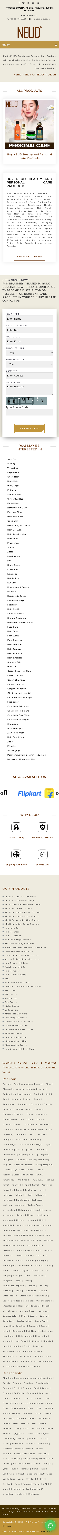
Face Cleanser (14, 640)
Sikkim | (15, 1270)
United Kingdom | (12, 1489)
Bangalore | (37, 1104)
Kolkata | (19, 1195)
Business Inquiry (16, 359)
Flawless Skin (14, 512)
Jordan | (26, 1428)
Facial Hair (13, 503)
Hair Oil (11, 666)
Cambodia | (33, 1393)
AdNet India (46, 1531)
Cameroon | (45, 1393)
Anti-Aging (13, 750)
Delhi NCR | (43, 1134)
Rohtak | (20, 1260)
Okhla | (28, 1346)
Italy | (35, 1423)
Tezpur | (19, 1281)
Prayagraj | (8, 1250)
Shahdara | (9, 1366)
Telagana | (8, 1281)
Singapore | (33, 1474)
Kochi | (43, 1190)
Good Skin (13, 521)
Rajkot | (20, 1255)
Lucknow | (8, 1205)
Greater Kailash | (25, 1321)
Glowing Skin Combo (16, 1025)
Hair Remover (14, 644)
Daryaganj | (45, 1311)
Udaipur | (44, 1291)
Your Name (13, 314)
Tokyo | (18, 1484)
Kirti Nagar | (32, 1331)
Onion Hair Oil (15, 675)
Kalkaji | (7, 1331)
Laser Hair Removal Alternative (22, 955)
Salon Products (15, 613)
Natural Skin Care (17, 507)
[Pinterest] (38, 3)
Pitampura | (37, 1351)
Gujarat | (24, 1154)
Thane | (28, 1281)
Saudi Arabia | (10, 1474)
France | (7, 1413)
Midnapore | (9, 1220)
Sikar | (6, 1270)
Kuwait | (7, 1433)
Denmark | (47, 1403)
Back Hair (12, 481)
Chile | (27, 1398)
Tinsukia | (8, 1291)
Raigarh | (38, 1250)
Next (57, 793)
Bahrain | (18, 1383)
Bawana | (35, 1306)
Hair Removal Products (17, 982)
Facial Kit (12, 604)
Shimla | (49, 1265)
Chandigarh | (45, 1124)
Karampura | (19, 1331)
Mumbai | (22, 1225)
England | (33, 1408)
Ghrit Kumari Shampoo (20, 697)
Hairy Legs (13, 485)
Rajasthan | (9, 1255)
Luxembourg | (10, 1438)
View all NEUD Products (29, 256)
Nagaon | (8, 1230)
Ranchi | (42, 1255)
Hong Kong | (9, 1418)
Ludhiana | (20, 1205)
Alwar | (43, 1089)
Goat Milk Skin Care (18, 706)
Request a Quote (29, 428)
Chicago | (18, 1398)
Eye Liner (12, 582)
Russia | (45, 1469)
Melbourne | (44, 1443)
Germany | (28, 1413)
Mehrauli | (8, 1341)
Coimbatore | (37, 1129)
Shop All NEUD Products (41, 74)
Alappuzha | (9, 1089)
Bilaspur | (8, 1124)
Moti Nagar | (35, 1341)
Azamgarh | (24, 1104)
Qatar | (6, 1469)
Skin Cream (11, 990)
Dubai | (15, 1408)
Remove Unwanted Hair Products (23, 986)
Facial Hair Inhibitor (16, 967)
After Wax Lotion (14, 1033)
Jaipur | (18, 1175)
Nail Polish (13, 578)
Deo (9, 560)
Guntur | (34, 1154)
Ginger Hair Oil (15, 684)
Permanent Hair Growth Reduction (26, 755)
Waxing (11, 463)
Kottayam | (40, 1195)
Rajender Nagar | (44, 1356)
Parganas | (49, 1240)
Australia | (48, 1378)
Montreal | (8, 1449)
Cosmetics (13, 569)
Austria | (7, 1383)
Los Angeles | (44, 1433)
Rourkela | (31, 1260)
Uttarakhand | (27, 1296)
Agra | (17, 1084)
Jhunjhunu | (38, 1180)
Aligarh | (21, 1089)
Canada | (7, 1398)
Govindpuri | (9, 1321)
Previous (1, 793)
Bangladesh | (43, 1383)
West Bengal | (10, 1306)
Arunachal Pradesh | (22, 1099)
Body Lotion (11, 1010)
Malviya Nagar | (26, 1336)
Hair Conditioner (16, 737)
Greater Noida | (11, 1154)
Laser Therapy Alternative (19, 951)
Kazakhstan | (39, 1428)
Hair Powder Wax (16, 534)
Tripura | (19, 1291)
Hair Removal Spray (16, 974)
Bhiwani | (32, 1114)
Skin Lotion (11, 994)
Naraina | (18, 1346)
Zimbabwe (33, 1494)
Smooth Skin (14, 494)
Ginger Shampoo (16, 688)
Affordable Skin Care (16, 1013)
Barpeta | (8, 1109)
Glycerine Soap (15, 600)
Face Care (12, 627)
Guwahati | (21, 1160)
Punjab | (27, 1250)
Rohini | (25, 1361)
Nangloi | (8, 1346)
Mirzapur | (21, 1220)
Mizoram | (33, 1220)
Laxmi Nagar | (10, 1336)
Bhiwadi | (8, 1114)
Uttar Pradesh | (11, 1296)
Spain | (22, 1479)
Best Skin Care (15, 516)
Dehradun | (22, 1134)
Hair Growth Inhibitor (17, 963)
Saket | (34, 1361)
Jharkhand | (24, 1180)
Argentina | (36, 1378)
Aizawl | (40, 1084)
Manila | (7, 1443)
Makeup (11, 591)
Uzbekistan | (9, 1494)
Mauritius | (31, 1443)
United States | (30, 1489)
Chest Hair (13, 477)
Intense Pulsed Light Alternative (22, 959)
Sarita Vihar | (46, 1361)
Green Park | (41, 1321)
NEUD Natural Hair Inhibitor (20, 896)
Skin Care (12, 459)
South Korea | (10, 1479)
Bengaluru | (27, 1109)
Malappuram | (25, 1210)
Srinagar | (18, 1275)
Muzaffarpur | (34, 1225)
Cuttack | (49, 1129)
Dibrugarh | (9, 1139)
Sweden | (31, 1479)
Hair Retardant (13, 935)
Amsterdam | (23, 1378)
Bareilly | (49, 1104)
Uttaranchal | (42, 1296)
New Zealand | (10, 1459)
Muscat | (40, 1449)
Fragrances (13, 543)
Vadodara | (18, 1301)
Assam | (38, 1099)
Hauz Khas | (9, 1326)
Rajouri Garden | (11, 1361)
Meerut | (31, 1215)
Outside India (12, 1373)
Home (17, 74)
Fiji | (41, 1408)
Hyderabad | (19, 1170)
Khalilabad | (31, 1190)
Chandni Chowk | (29, 1311)
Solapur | (45, 1270)
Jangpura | (35, 1326)
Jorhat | (7, 1185)
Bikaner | (42, 1119)
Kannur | (16, 1185)
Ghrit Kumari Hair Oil (19, 693)
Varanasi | (30, 1301)
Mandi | (37, 1210)
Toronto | (28, 1484)
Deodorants (13, 556)
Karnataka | (48, 1185)
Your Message (15, 382)
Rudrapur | (43, 1260)
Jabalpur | (8, 1175)
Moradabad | (9, 1225)
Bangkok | (29, 1383)
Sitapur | (35, 1270)
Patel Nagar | (10, 1351)
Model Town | (21, 1341)
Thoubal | (32, 1286)
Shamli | (39, 1265)
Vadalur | (7, 1301)
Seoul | (22, 1474)
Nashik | (18, 1235)
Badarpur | (24, 1306)
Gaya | (48, 1144)
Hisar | (39, 1165)
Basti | (17, 1109)
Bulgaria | (8, 1393)
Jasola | (45, 1326)
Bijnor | (32, 1119)
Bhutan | (28, 1388)
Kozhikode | (9, 1200)
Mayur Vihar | (42, 1336)
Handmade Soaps (16, 596)
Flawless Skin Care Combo (19, 1021)
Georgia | (17, 1413)
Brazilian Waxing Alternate (19, 943)
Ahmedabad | (28, 1084)
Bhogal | (46, 1306)
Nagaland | (48, 1225)
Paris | (51, 1459)
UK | (52, 1484)
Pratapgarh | (38, 1245)
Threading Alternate (16, 1017)
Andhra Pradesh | (43, 1094)
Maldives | (34, 1438)
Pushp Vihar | (27, 1356)
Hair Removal (14, 649)
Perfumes (12, 538)
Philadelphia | (10, 1464)
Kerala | (20, 1190)
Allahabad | (33, 1089)
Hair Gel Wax (14, 530)
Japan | (18, 1428)
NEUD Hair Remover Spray (19, 900)
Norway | (34, 1459)
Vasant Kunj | (22, 1366)
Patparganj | (24, 1351)
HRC (7, 978)
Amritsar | (18, 1094)
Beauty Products (16, 618)
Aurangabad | (10, 1104)
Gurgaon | (44, 1154)
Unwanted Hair (15, 499)
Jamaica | (8, 1428)
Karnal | (36, 1185)
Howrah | (8, 1170)
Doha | (6, 1408)
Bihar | (23, 1119)
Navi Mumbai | (31, 1235)
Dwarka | (44, 1316)
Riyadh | (15, 1469)
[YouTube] (33, 3)
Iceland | (33, 1418)
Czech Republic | (19, 1403)
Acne (10, 741)
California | (20, 1393)
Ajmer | (50, 1084)
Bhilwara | (40, 1109)
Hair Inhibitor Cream (16, 1037)
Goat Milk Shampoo (18, 719)
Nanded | (8, 1235)
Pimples (11, 746)
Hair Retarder (12, 932)
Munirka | (48, 1341)
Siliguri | (25, 1270)
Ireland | (7, 1423)
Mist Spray (13, 702)
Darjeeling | (9, 1134)
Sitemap (7, 1526)
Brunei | (46, 1388)
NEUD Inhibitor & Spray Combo (22, 916)
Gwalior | (33, 1160)
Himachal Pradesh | (24, 1165)
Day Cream (11, 1002)
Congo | (48, 1398)
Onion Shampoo (16, 680)
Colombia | (37, 1398)
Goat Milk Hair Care (18, 711)
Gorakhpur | (41, 1149)
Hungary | (22, 1418)
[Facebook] (19, 3)
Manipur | (21, 1215)
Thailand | (8, 1484)
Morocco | (19, 1449)
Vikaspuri (35, 1366)
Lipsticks (12, 574)
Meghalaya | (43, 1215)
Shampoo (12, 724)
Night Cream (12, 1006)
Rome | (36, 1469)
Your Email (13, 336)
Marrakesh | (18, 1443)
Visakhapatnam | (45, 1301)
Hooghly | (48, 1165)
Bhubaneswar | (11, 1119)
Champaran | (31, 1124)
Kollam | (29, 1195)
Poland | (37, 1464)
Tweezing (12, 468)
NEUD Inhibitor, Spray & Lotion (22, 924)
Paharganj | (39, 1346)
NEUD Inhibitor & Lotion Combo (22, 912)
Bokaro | (18, 1124)
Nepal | (18, 1454)
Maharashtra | (10, 1210)
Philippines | (25, 1464)
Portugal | (48, 1464)
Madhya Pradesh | (36, 1205)
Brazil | (38, 1388)
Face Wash (13, 635)
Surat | (28, 1275)
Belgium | (8, 1388)
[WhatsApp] (50, 1527)
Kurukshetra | (23, 1200)
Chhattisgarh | (22, 1129)
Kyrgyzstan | (19, 1433)
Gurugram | (9, 1160)
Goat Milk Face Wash (18, 715)
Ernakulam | (22, 1139)
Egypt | (23, 1408)
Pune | (18, 1250)
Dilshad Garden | (30, 1316)
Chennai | (8, 1129)
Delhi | (32, 1134)
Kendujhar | (9, 1190)
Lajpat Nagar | (47, 1331)
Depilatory (13, 472)
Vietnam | (22, 1494)
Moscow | (30, 1449)
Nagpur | (18, 1230)
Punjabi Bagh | (11, 1356)
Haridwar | (44, 1160)
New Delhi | (45, 1235)
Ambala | (7, 1094)
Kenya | (51, 1428)
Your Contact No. (17, 325)
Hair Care (12, 631)
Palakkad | (26, 1240)
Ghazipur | (22, 1149)
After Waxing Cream (16, 1045)
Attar (10, 551)
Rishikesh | (9, 1260)
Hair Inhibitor (14, 653)
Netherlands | (29, 1454)
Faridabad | (36, 1139)
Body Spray (13, 565)
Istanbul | (26, 1423)
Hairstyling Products (18, 525)
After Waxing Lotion (16, 1041)
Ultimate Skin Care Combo (19, 1029)
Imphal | (31, 1170)
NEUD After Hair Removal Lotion (23, 904)
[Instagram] (28, 3)
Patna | (16, 1245)
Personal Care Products (20, 622)
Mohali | (43, 1220)
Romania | (26, 1469)
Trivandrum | (31, 1291)
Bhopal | (43, 1114)
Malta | (44, 1438)
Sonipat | (8, 1275)
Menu (29, 44)
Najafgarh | (29, 1230)
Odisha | (15, 1240)
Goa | (31, 1149)
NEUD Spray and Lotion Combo (22, 920)
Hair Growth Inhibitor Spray (20, 1049)
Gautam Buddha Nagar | (31, 1144)
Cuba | (6, 1403)
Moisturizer (11, 998)
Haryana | (8, 1165)
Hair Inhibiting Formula (18, 939)
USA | (42, 1489)
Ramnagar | (31, 1255)
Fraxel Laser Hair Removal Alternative (25, 947)
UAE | (46, 1484)
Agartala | (8, 1084)
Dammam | (35, 1403)
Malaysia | (23, 1438)
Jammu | (40, 1175)
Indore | (41, 1170)
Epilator (11, 490)
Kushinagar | (38, 1200)
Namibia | (8, 1454)
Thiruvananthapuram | (15, 1286)
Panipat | (38, 1240)
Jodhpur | (51, 1180)
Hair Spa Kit (13, 609)
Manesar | (47, 1210)
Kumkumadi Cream (18, 587)
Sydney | (42, 1479)
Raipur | (48, 1250)
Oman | (43, 1459)
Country (11, 371)
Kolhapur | (8, 1195)
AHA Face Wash (15, 732)
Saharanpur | (10, 1265)
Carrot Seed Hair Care (19, 671)
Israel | (16, 1423)
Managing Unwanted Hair (21, 759)
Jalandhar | (29, 1175)
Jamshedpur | (10, 1180)
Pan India (10, 1079)
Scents (10, 547)
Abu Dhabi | (9, 1378)
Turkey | (37, 1484)
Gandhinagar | (10, 1144)
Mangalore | (9, 1215)
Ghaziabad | (9, 1149)
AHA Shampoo (15, 728)
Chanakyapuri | (11, 1311)
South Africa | (46, 1474)
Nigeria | (23, 1459)
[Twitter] (23, 3)
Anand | (28, 1094)
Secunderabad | (25, 1265)
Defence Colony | (12, 1316)
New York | (43, 1454)
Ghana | (39, 1413)
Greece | (48, 1413)
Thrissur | (43, 1286)
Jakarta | (43, 1423)
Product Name (15, 348)
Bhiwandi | (20, 1114)
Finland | (50, 1408)
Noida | (7, 1240)
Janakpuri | (22, 1326)
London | (31, 1433)
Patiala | (7, 1245)
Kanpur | (27, 1185)
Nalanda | (41, 1230)
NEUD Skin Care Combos (18, 908)
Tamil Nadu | (39, 1275)
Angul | (7, 1099)
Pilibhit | (26, 1245)
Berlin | (18, 1388)
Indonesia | (45, 1418)
